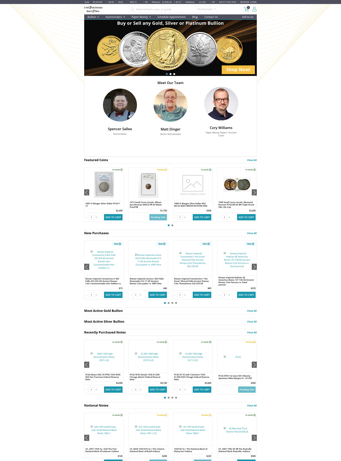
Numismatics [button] (114, 17)
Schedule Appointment (171, 17)
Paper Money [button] (140, 17)
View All (252, 160)
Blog (195, 17)
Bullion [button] (92, 17)
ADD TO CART (113, 217)
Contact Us (211, 17)
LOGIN (253, 2)
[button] (167, 74)
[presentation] (86, 192)
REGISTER (244, 2)
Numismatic (205, 9)
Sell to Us (247, 17)
